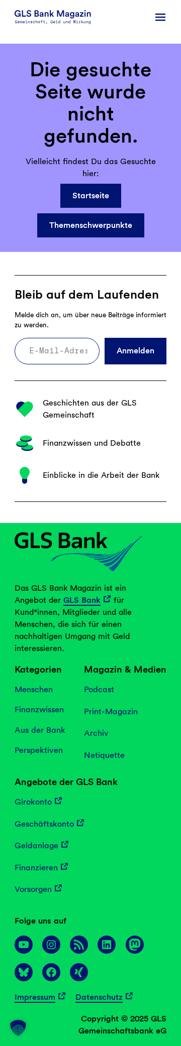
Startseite (90, 195)
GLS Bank (82, 600)
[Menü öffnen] (160, 17)
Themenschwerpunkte (90, 225)
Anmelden (135, 350)
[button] (18, 1028)
